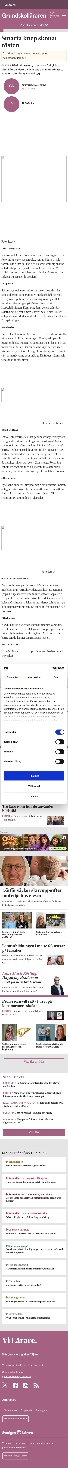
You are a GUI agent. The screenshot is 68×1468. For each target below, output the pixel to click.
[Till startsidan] (10, 3)
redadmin (28, 103)
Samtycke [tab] (12, 677)
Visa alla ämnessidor (32, 25)
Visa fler (34, 1132)
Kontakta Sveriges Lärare (15, 1456)
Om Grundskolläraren (13, 1372)
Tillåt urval (34, 786)
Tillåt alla (34, 775)
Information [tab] (34, 677)
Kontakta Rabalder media (15, 1419)
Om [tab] (56, 677)
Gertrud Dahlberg (34, 85)
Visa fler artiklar (34, 1061)
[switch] (59, 741)
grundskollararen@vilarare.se (16, 1377)
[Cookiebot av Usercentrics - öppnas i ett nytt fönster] (50, 669)
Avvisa (34, 796)
